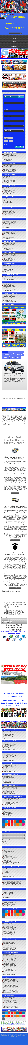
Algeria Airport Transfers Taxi (9, 927)
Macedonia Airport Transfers (9, 974)
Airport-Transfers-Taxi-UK (8, 863)
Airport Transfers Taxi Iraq (8, 232)
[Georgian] (6, 1023)
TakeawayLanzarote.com (22, 1035)
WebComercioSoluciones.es (6, 1034)
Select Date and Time (8, 136)
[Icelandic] (14, 1023)
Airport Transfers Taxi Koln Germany (14, 614)
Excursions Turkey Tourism (9, 286)
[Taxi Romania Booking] (14, 62)
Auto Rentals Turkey (7, 290)
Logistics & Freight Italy (8, 815)
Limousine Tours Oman (8, 248)
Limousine (20, 352)
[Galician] (4, 1023)
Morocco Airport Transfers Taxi (9, 925)
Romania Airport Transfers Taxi (9, 731)
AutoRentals (19, 354)
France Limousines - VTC (8, 757)
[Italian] (18, 1023)
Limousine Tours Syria (8, 213)
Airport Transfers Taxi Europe (16, 590)
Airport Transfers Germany (20, 535)
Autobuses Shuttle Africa (8, 156)
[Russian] (17, 1024)
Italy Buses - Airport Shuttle (9, 811)
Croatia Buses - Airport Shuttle (9, 979)
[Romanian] (15, 1024)
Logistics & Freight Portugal (9, 771)
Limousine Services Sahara (9, 181)
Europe (18, 633)
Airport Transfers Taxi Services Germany (11, 591)
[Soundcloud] (15, 822)
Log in (4, 841)
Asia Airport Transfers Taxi (9, 997)
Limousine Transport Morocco (9, 170)
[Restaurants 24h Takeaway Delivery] (14, 1029)
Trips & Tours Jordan (7, 224)
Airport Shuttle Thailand (8, 297)
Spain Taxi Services (7, 776)
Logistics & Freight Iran (8, 269)
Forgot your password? (8, 844)
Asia (11, 631)
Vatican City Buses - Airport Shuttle (10, 991)
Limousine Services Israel (8, 203)
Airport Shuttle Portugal (8, 766)
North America (22, 631)
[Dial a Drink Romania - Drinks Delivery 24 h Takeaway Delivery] (14, 712)
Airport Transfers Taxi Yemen (9, 254)
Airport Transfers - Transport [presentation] (11, 96)
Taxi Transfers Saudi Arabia (9, 276)
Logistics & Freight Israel (8, 200)
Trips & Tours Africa (7, 158)
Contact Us (14, 46)
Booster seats (6, 118)
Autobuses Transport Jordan (9, 223)
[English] (2, 1022)
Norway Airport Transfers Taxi (9, 959)
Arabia (7, 631)
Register (14, 41)
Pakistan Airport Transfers (9, 998)
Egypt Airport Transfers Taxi (9, 931)
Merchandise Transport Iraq (9, 233)
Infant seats (6, 123)
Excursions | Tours (8, 354)
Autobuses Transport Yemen (9, 257)
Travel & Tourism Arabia (8, 191)
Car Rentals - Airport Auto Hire (9, 875)
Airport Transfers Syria (8, 210)
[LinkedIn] (23, 822)
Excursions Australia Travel (9, 904)
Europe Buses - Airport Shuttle (9, 744)
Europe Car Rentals (7, 747)
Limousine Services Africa (8, 159)
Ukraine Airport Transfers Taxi (9, 958)
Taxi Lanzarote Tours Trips (9, 858)
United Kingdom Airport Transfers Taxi (11, 798)
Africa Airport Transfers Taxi (9, 923)
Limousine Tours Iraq (7, 236)
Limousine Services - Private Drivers (11, 873)
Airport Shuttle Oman (7, 245)
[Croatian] (17, 1022)
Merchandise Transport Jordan (9, 222)
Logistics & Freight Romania (9, 738)
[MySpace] (3, 827)
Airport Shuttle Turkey (8, 287)
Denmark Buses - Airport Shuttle (10, 980)
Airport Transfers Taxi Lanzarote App (11, 862)
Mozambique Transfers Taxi (9, 934)
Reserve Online (15, 493)
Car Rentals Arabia (7, 193)
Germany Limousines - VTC (9, 791)
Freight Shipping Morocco (8, 166)
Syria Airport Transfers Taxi (9, 944)
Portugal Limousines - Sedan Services (11, 768)
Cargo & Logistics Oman (8, 244)
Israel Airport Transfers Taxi (9, 942)
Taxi (5, 352)
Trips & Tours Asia (7, 894)
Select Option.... (8, 116)
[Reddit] (9, 824)
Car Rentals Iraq (6, 238)
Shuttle (11, 352)
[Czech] (19, 1022)
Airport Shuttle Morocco (8, 168)
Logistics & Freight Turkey (8, 285)
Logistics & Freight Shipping (9, 876)
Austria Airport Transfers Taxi (9, 961)
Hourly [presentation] (20, 96)
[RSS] (18, 824)
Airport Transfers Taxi (7, 868)
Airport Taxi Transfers (8, 568)
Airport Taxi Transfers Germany (18, 519)
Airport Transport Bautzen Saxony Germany (13, 510)
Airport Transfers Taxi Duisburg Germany (14, 611)
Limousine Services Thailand (9, 299)
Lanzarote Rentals (14, 1036)
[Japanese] (20, 1023)
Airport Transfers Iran (7, 268)
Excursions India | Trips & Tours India (12, 1003)
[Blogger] (6, 824)
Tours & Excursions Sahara (9, 180)
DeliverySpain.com (14, 1035)
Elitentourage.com (23, 1034)
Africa (2, 631)
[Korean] (22, 1023)
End (11, 622)
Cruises (5, 357)
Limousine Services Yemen (9, 259)
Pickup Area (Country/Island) (9, 101)
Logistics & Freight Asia (8, 892)
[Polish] (11, 1024)
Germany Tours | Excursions (9, 790)
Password (4, 836)
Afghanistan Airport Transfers (10, 1000)
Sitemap (5, 855)
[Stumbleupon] (12, 824)
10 (4, 622)
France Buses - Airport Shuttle (9, 755)
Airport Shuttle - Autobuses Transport (11, 870)
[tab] (11, 96)
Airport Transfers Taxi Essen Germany (13, 613)
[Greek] (10, 1023)
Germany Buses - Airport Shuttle (10, 788)
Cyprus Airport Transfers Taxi (9, 985)
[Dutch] (24, 1022)
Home (14, 36)
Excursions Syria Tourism (8, 216)
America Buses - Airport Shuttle (10, 1005)
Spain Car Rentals (7, 781)
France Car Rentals (7, 759)
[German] (8, 1023)
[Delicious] (3, 824)
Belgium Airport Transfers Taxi (9, 968)
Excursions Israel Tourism (8, 202)
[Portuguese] (13, 1024)
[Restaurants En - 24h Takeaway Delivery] (14, 68)
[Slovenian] (23, 1024)
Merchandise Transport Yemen (9, 255)
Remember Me (5, 839)
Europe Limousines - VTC (8, 746)
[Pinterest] (20, 822)
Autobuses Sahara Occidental (9, 179)
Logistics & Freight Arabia (8, 189)
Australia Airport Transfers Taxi (9, 902)
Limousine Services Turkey (9, 289)
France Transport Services (9, 754)
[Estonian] (26, 1022)
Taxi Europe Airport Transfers (18, 483)
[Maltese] (6, 1024)
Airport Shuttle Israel (7, 201)
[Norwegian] (9, 1024)
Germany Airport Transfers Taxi (10, 787)
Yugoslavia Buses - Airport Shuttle (10, 992)
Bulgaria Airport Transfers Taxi (9, 957)
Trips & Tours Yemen (7, 258)
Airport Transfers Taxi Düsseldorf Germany (14, 612)
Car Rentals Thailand (7, 300)
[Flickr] (23, 824)
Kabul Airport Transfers (9, 1001)
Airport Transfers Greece (8, 954)
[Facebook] (3, 822)
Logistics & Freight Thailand (9, 296)
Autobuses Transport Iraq (8, 946)
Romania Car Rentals (7, 735)
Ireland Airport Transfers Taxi (9, 964)
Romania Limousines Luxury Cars (10, 736)
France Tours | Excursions (8, 756)
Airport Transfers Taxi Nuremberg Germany (14, 607)
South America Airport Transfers (11, 1007)
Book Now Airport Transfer (15, 587)
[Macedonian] (4, 1024)
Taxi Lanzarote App (7, 860)
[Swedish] (2, 1025)
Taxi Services (6, 872)
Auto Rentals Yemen (7, 260)
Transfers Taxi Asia (7, 891)
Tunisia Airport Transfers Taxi (9, 928)
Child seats (6, 128)
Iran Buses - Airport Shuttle (9, 949)
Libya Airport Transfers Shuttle (9, 929)
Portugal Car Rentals (7, 770)
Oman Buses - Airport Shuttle (9, 947)
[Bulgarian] (9, 1022)
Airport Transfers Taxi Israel (9, 198)
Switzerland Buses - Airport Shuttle (10, 981)
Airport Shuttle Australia (8, 903)
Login (14, 43)
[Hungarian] (12, 1023)
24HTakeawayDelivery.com (5, 1035)
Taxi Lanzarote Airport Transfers (10, 857)
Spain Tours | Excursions (8, 777)
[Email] (15, 824)
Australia (15, 631)
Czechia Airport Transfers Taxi (9, 970)
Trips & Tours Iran (7, 270)
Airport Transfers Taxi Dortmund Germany (14, 610)
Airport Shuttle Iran (7, 265)
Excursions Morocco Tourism (9, 169)
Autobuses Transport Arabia (9, 190)
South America (11, 633)
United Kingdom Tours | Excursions (10, 801)
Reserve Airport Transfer (8, 851)
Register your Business (8, 856)
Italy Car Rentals (6, 814)
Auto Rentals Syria (7, 214)
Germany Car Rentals (7, 792)
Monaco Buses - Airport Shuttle (10, 990)
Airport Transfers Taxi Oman (9, 243)
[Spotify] (20, 824)
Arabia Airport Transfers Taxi (9, 941)
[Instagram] (18, 822)
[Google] (9, 822)
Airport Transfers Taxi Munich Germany (13, 606)
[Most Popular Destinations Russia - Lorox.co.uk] (14, 337)
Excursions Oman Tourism (9, 247)
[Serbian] (19, 1024)
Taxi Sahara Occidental (8, 176)
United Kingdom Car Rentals (9, 803)
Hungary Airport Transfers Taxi (9, 969)
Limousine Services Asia (8, 896)
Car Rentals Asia (6, 897)
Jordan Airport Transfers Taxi (9, 943)
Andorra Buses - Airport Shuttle (10, 987)
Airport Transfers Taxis (15, 1034)
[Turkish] (4, 1025)
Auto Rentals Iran (7, 271)
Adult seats (6, 109)
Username (4, 833)
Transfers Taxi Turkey (8, 284)
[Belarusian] (7, 1022)
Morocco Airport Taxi (7, 165)
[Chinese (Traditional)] (14, 1022)
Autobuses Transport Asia (8, 893)
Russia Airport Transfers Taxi (9, 955)
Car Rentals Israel (7, 205)
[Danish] (22, 1022)
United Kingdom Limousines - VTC (10, 802)
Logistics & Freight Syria (8, 211)
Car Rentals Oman (7, 249)
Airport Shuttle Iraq (7, 234)
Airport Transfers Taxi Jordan (9, 221)
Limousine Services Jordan (9, 226)
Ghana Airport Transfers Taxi (9, 933)
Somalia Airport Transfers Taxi (9, 936)
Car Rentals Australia (7, 905)
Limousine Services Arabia (9, 192)
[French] (2, 1023)
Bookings (14, 38)
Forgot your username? (8, 842)
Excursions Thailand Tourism (9, 301)
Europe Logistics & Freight (9, 749)
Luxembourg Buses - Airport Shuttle (10, 986)
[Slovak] (21, 1024)
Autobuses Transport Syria (9, 212)
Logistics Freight (15, 357)
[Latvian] (24, 1023)
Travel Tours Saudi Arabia (8, 279)
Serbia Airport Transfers (8, 973)
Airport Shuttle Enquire (15, 539)
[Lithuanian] (2, 1024)
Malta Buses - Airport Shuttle (9, 989)
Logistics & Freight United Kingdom (10, 804)
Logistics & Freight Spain (8, 782)
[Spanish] (25, 1024)
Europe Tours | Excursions (8, 745)
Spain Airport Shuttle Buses (9, 778)
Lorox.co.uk (22, 1033)
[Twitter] (6, 822)
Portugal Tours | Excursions (9, 767)
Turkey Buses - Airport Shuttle (9, 984)
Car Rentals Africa (7, 160)
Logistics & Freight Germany (9, 793)
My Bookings (6, 852)
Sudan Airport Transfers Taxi (9, 932)
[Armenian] (4, 1022)
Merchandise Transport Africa (9, 155)
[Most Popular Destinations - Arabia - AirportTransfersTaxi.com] (14, 315)
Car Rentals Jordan (7, 227)
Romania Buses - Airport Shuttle (10, 733)
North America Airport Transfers (11, 1006)
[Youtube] (12, 822)
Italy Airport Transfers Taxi (8, 809)
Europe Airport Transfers (8, 743)
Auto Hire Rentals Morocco (9, 171)
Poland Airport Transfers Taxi (9, 965)
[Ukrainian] (6, 1025)
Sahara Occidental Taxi (8, 926)
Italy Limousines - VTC (8, 813)
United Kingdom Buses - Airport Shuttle (11, 799)
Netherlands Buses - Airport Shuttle (11, 982)
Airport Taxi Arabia (7, 187)
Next (8, 622)
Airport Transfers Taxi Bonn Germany (13, 609)
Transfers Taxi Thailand (8, 295)
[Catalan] (11, 1022)
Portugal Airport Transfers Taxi (9, 765)
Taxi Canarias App (7, 861)
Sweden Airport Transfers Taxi (9, 960)
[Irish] (16, 1023)
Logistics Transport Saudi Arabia (10, 278)
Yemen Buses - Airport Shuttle (9, 948)
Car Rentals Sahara (7, 182)
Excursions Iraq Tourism (8, 237)
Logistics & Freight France (8, 760)
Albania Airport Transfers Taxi (9, 971)
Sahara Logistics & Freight (9, 177)
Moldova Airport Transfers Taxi (9, 966)
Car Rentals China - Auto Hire (10, 1002)
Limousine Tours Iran (7, 266)
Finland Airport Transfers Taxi (9, 963)
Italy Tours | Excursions (8, 812)
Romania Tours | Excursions (9, 734)
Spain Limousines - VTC (8, 780)
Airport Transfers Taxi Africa (9, 154)
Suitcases (6, 114)
